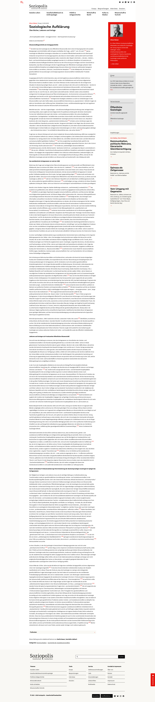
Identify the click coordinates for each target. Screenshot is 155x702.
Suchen (121, 657)
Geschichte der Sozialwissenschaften (59, 643)
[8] (69, 120)
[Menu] (21, 2)
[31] (78, 426)
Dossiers (122, 8)
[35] (80, 509)
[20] (50, 210)
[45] (44, 606)
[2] (30, 48)
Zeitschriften (92, 680)
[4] (70, 69)
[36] (89, 527)
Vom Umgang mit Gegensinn (119, 190)
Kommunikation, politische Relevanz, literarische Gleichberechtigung (120, 144)
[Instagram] (131, 2)
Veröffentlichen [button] (106, 696)
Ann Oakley (113, 138)
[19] (67, 196)
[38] (62, 536)
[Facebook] (134, 2)
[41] (50, 567)
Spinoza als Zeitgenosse (116, 169)
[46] (90, 622)
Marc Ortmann (122, 138)
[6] (94, 93)
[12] (30, 149)
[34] (46, 462)
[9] (81, 129)
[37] (86, 534)
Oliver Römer (33, 23)
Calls (89, 673)
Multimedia (91, 684)
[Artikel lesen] (111, 156)
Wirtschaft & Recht (91, 14)
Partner (110, 673)
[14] (76, 174)
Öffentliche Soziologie (116, 108)
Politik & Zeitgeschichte (75, 14)
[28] (79, 318)
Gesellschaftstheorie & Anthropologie (55, 14)
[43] (93, 583)
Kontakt (110, 677)
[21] (61, 221)
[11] (54, 145)
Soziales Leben (34, 13)
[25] (69, 286)
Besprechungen (103, 8)
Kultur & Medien (105, 14)
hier (111, 90)
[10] (56, 140)
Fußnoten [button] (33, 632)
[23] (68, 275)
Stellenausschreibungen (95, 669)
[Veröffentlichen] (122, 2)
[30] (78, 394)
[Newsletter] (119, 2)
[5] (38, 89)
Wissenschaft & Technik (120, 14)
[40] (47, 547)
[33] (58, 450)
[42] (81, 579)
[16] (62, 180)
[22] (61, 248)
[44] (81, 585)
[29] (44, 369)
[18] (30, 191)
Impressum (111, 680)
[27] (75, 293)
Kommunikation (42, 643)
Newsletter (96, 696)
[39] (95, 539)
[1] (44, 40)
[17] (89, 187)
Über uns (110, 669)
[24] (64, 284)
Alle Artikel (115, 64)
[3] (85, 50)
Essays (94, 8)
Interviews (114, 8)
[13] (73, 167)
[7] (50, 98)
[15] (45, 178)
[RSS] (125, 2)
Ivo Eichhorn (114, 164)
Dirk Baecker (114, 186)
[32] (93, 441)
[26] (50, 291)
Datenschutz (111, 684)
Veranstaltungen (93, 677)
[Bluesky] (128, 2)
